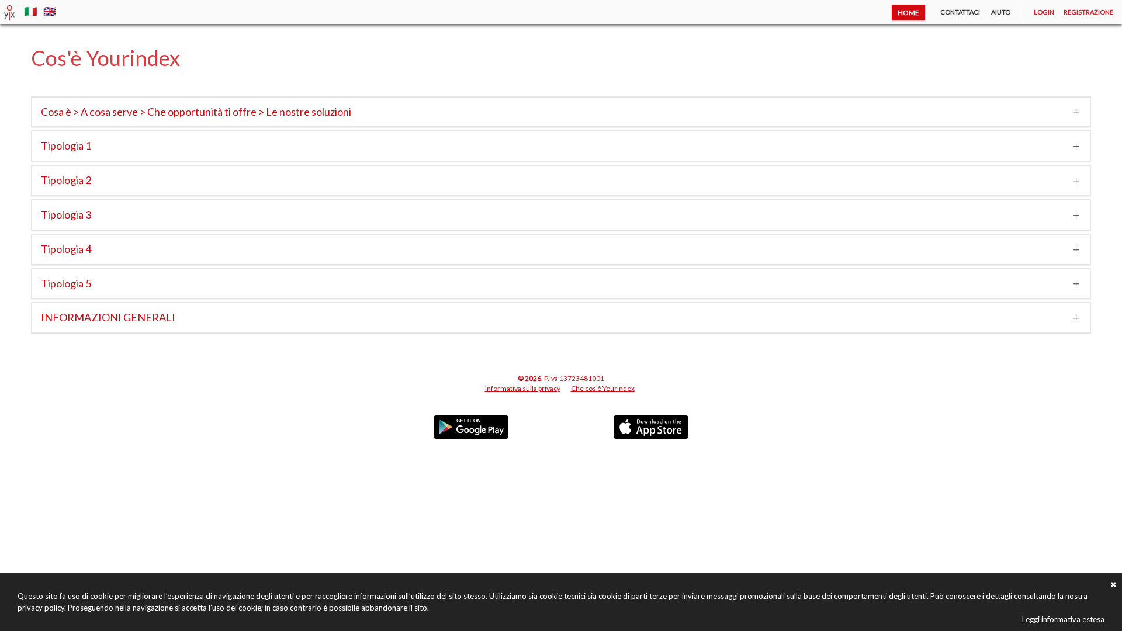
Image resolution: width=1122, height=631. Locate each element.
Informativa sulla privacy (522, 388)
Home (908, 12)
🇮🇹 (32, 11)
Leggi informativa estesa (1063, 619)
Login (1044, 12)
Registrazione (1088, 12)
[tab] (560, 112)
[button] (560, 112)
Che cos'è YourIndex (603, 388)
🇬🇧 (50, 11)
